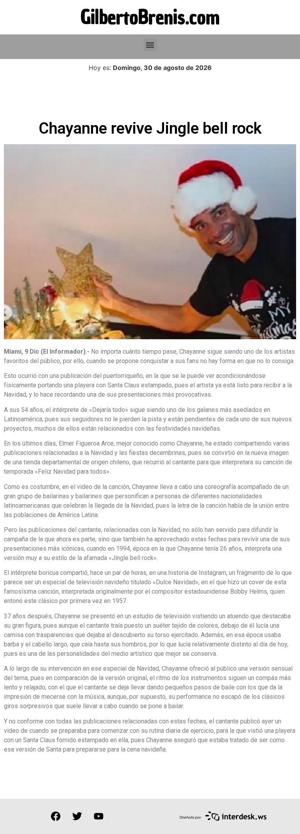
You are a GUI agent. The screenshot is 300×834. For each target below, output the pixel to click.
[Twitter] (77, 816)
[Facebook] (55, 816)
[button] (150, 44)
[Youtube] (98, 816)
